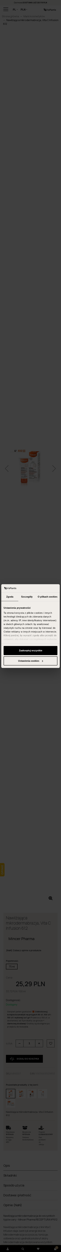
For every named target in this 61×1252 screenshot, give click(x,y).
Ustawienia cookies (28, 660)
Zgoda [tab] (9, 596)
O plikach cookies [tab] (47, 596)
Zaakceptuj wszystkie (30, 650)
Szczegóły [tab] (27, 596)
